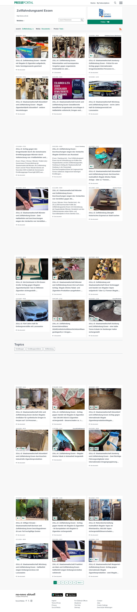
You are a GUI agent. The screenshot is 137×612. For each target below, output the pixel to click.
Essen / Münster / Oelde (42, 188)
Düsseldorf (45, 77)
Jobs (98, 603)
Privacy (54, 605)
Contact (99, 601)
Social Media (56, 607)
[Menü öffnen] (121, 2)
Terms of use (56, 603)
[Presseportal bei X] (28, 601)
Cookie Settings (102, 605)
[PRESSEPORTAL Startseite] (23, 2)
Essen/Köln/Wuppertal (79, 428)
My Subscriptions (103, 3)
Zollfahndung (49, 349)
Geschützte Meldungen (104, 607)
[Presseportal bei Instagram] (30, 600)
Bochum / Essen (44, 498)
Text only (77, 605)
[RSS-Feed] (120, 29)
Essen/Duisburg (117, 298)
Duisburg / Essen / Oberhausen (113, 35)
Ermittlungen (20, 349)
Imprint (54, 601)
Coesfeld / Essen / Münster (77, 257)
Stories (93, 3)
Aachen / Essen (117, 188)
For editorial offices (80, 601)
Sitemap (77, 607)
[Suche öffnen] (115, 2)
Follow (103, 22)
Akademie (77, 603)
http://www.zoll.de (22, 16)
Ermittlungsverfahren (34, 349)
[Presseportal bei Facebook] (26, 601)
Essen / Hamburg (80, 146)
